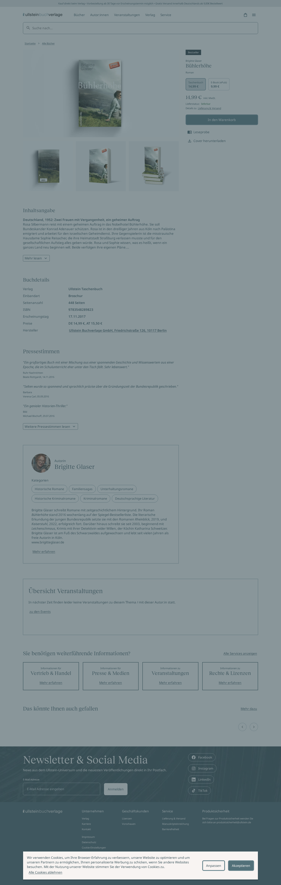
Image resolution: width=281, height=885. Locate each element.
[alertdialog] (140, 865)
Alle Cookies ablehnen (45, 872)
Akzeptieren (241, 865)
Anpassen (213, 865)
